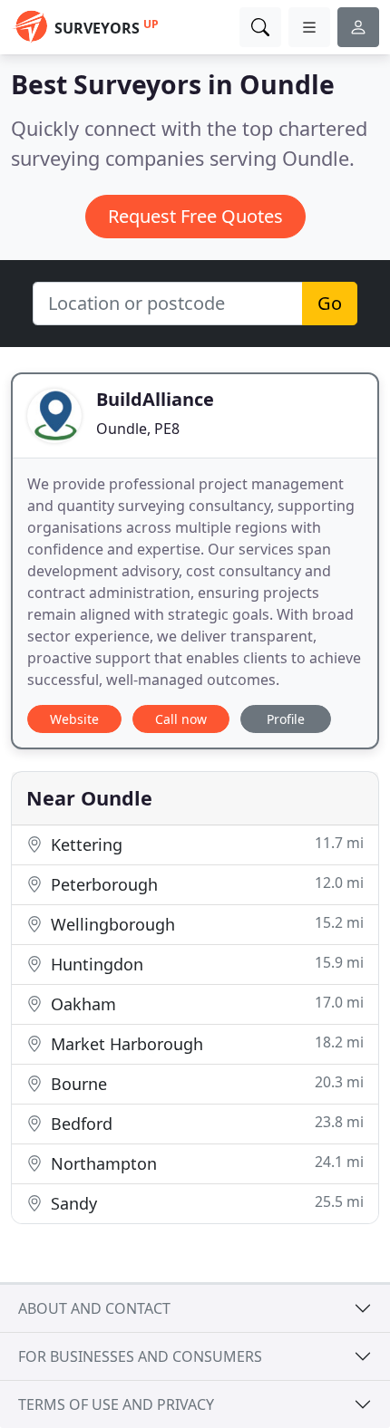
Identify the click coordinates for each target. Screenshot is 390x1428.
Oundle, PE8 (138, 429)
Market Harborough (205, 1043)
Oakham (205, 1003)
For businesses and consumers (140, 1356)
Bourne (205, 1083)
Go (329, 303)
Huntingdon (205, 963)
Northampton (205, 1163)
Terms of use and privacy (116, 1404)
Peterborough (205, 884)
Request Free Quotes (195, 216)
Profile (286, 719)
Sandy (205, 1203)
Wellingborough (205, 923)
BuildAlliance (155, 399)
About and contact (94, 1308)
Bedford (205, 1123)
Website (74, 719)
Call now (181, 719)
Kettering (205, 844)
